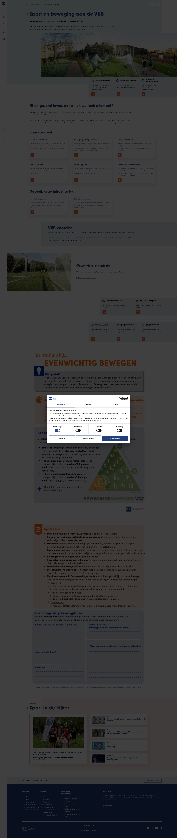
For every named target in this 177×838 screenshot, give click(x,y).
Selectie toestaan (88, 438)
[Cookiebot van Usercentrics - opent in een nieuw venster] (120, 398)
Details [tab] (88, 404)
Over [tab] (116, 404)
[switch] (78, 430)
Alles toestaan (115, 438)
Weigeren (62, 438)
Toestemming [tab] (60, 404)
